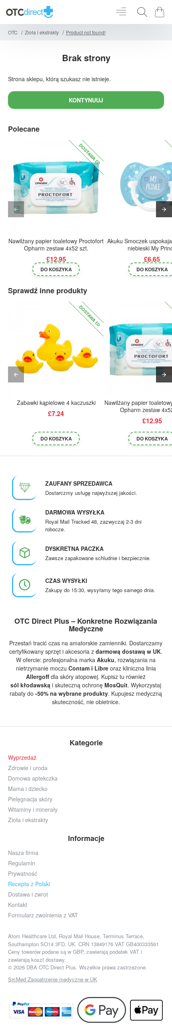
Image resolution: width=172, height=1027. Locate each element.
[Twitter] (77, 990)
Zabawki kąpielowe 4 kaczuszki (56, 402)
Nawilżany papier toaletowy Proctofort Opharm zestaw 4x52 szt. (56, 244)
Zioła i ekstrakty (42, 32)
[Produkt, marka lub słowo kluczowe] (140, 12)
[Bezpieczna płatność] (41, 1010)
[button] (56, 269)
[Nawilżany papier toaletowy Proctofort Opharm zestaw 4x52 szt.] (56, 187)
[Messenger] (95, 990)
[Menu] (121, 12)
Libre (101, 668)
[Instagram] (59, 990)
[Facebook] (41, 990)
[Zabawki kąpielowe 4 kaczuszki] (56, 349)
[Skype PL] (131, 990)
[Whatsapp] (113, 990)
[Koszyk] (161, 12)
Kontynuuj (86, 100)
